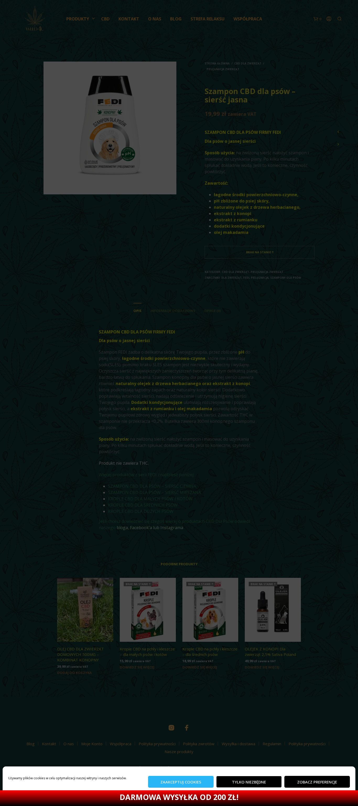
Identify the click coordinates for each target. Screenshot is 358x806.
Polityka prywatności (23, 796)
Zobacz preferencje (317, 782)
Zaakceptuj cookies (180, 782)
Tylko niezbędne (249, 782)
